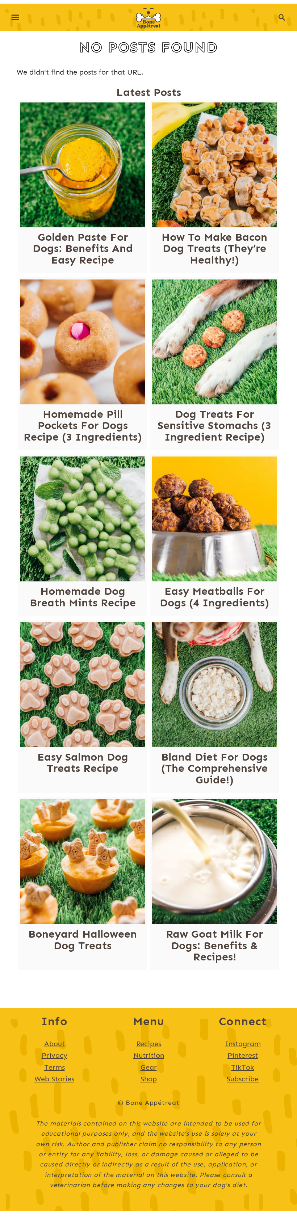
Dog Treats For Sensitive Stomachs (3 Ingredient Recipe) (214, 425)
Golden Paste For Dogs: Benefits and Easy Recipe (83, 248)
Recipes (148, 1043)
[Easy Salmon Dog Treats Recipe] (82, 684)
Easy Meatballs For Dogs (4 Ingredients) (214, 597)
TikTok (242, 1067)
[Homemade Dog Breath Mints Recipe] (82, 519)
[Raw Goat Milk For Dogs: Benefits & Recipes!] (214, 861)
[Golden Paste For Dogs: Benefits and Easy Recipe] (82, 164)
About (54, 1043)
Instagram (243, 1043)
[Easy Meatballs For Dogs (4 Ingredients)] (214, 519)
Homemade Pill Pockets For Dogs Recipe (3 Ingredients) (83, 425)
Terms (54, 1067)
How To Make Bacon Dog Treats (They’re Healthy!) (214, 248)
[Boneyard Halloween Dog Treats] (82, 861)
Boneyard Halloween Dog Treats (82, 939)
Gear (149, 1067)
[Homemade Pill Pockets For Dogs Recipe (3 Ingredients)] (82, 341)
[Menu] (15, 17)
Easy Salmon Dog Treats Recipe (82, 762)
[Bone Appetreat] (149, 16)
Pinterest (242, 1055)
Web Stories (54, 1078)
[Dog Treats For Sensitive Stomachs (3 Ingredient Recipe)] (214, 341)
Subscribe (243, 1078)
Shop (149, 1078)
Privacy (54, 1055)
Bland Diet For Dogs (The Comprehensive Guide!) (214, 768)
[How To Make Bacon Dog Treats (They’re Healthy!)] (214, 164)
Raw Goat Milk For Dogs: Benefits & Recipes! (214, 945)
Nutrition (148, 1055)
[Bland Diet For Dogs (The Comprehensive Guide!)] (214, 684)
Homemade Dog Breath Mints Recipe (83, 597)
